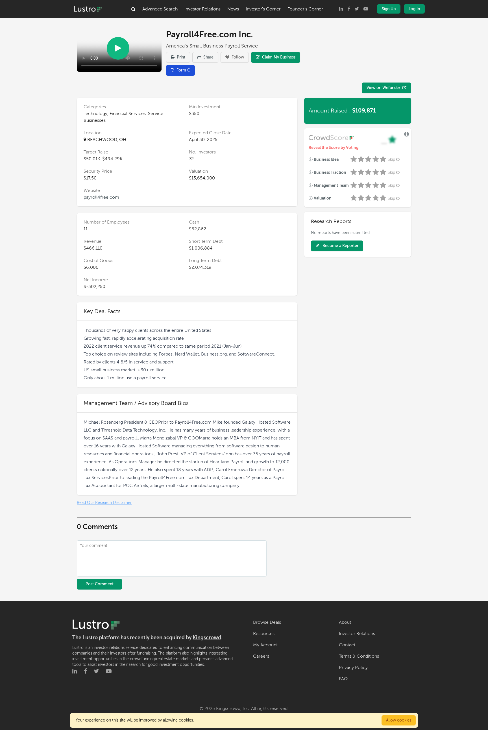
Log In (414, 9)
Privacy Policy (353, 667)
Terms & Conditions (359, 656)
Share (207, 57)
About (345, 622)
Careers (261, 656)
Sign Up (389, 9)
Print (180, 57)
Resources (263, 633)
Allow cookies (398, 720)
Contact (347, 644)
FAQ (343, 678)
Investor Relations (202, 9)
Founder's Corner (305, 9)
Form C (183, 70)
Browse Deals (267, 622)
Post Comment (100, 584)
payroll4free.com (101, 197)
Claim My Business (278, 57)
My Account (265, 644)
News (233, 9)
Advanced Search (160, 9)
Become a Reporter (339, 246)
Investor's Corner (263, 9)
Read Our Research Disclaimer (104, 503)
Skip (391, 159)
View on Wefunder (383, 88)
